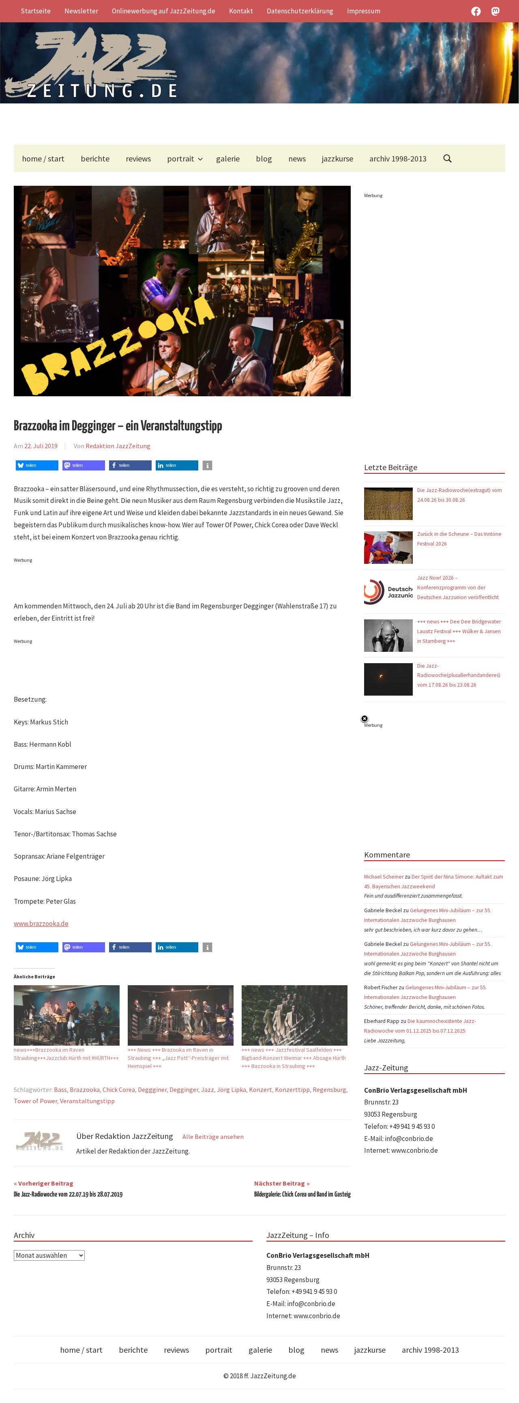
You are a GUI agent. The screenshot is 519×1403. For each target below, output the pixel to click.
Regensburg (329, 1089)
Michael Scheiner (383, 876)
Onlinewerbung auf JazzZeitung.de (163, 10)
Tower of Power (35, 1101)
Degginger (183, 1089)
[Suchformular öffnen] (448, 158)
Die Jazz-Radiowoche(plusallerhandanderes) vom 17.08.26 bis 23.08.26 (458, 675)
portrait (180, 158)
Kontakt (241, 10)
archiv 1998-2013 (398, 158)
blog (264, 158)
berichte (95, 158)
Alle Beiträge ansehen (213, 1136)
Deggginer (152, 1089)
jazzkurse (337, 158)
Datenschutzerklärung (300, 10)
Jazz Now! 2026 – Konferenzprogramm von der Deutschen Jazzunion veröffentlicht (458, 587)
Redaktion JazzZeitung (118, 446)
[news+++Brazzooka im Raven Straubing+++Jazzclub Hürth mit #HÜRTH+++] (67, 1015)
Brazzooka (85, 1089)
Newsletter (81, 10)
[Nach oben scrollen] (505, 1389)
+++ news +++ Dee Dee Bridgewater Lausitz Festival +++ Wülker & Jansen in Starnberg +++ (459, 631)
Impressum (363, 10)
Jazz (207, 1089)
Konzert (260, 1089)
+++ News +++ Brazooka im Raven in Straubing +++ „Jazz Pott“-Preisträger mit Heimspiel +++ (178, 1058)
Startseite (36, 10)
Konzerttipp (292, 1089)
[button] (37, 465)
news (297, 158)
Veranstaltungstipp (87, 1101)
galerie (228, 158)
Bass (60, 1089)
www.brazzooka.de (41, 923)
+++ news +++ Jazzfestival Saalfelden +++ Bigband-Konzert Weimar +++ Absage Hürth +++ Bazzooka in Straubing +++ (294, 1058)
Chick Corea (119, 1089)
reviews (138, 158)
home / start (43, 158)
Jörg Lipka (231, 1089)
